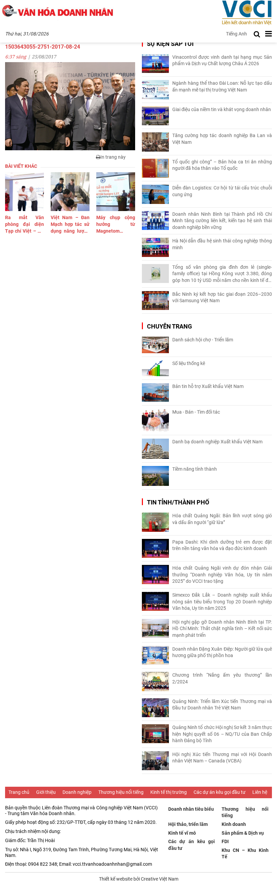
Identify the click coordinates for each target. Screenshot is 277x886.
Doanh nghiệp (77, 792)
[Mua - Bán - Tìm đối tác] (155, 420)
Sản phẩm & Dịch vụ (243, 833)
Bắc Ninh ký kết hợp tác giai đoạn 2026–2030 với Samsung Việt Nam (222, 297)
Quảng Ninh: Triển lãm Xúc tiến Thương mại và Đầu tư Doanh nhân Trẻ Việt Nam (222, 705)
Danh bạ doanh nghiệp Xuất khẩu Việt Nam (217, 441)
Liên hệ (259, 792)
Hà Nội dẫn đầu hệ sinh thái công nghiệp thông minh (222, 244)
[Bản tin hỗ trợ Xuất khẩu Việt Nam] (155, 392)
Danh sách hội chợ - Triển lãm (202, 339)
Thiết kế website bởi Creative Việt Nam (138, 879)
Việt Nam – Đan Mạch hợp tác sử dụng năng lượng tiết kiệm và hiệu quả (70, 224)
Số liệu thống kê (188, 363)
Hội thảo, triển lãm (188, 824)
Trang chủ (18, 792)
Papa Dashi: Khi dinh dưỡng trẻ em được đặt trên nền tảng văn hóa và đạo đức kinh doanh (222, 545)
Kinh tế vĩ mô (182, 833)
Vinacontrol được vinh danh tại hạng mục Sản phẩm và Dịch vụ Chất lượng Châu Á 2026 (222, 60)
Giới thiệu (46, 792)
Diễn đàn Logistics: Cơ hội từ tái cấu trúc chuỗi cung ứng (222, 191)
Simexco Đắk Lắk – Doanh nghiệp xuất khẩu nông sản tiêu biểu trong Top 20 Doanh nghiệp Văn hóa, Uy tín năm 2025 (222, 601)
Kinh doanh (234, 824)
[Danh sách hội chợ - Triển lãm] (155, 345)
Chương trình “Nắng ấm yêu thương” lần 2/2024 (222, 678)
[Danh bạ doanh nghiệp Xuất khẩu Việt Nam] (155, 449)
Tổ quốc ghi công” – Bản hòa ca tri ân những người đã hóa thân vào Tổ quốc (222, 165)
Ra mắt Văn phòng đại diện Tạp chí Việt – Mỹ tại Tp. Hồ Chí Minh (24, 224)
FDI (225, 841)
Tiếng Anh (236, 33)
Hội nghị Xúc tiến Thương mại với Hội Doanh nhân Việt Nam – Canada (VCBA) (222, 758)
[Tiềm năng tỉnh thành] (155, 476)
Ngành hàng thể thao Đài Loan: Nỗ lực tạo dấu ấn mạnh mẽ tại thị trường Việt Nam (222, 86)
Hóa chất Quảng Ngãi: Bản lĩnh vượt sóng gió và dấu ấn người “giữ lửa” (222, 519)
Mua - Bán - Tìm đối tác (196, 412)
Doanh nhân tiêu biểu (191, 809)
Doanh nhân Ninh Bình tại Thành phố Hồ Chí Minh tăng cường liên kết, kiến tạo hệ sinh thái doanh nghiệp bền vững (222, 220)
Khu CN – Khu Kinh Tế (245, 854)
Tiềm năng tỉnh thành (194, 469)
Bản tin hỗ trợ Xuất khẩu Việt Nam (208, 386)
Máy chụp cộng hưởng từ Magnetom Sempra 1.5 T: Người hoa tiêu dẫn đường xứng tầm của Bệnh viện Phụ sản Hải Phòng (115, 224)
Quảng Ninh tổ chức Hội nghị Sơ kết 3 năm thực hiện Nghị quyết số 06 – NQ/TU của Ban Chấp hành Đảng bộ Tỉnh (222, 734)
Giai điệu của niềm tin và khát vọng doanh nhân (221, 109)
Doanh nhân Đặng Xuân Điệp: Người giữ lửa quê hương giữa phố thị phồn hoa (222, 652)
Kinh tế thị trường (168, 792)
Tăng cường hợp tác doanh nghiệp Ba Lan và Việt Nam (222, 139)
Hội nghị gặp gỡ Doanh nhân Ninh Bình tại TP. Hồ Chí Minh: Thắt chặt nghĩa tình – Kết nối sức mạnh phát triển (222, 628)
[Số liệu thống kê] (155, 368)
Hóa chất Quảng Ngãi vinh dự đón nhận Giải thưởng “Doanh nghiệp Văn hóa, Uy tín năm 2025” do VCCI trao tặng (222, 574)
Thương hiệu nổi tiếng (121, 792)
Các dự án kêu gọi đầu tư (220, 792)
